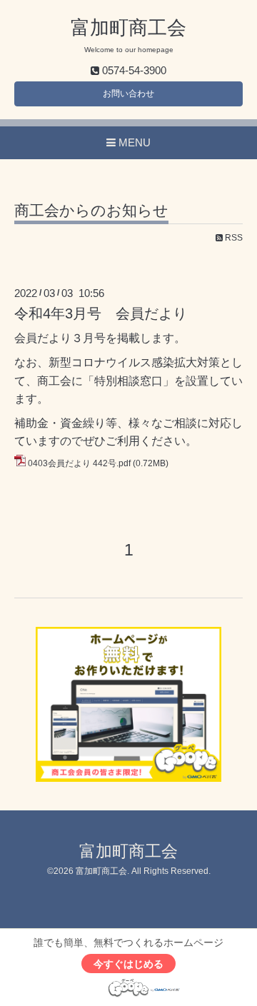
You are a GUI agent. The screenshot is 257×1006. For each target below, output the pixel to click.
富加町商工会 (128, 28)
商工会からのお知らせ (91, 210)
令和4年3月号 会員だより (100, 313)
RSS (233, 238)
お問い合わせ (128, 94)
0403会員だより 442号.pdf (79, 463)
